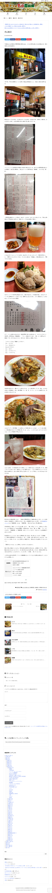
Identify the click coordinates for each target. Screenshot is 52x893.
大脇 (5, 880)
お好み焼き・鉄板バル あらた (15, 775)
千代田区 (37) (11, 802)
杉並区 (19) (10, 814)
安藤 (5, 862)
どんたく (11, 796)
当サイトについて (8, 872)
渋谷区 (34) (10, 823)
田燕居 (10, 791)
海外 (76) (8, 847)
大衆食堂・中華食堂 (39, 587)
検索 (5, 851)
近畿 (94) (8, 844)
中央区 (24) (10, 798)
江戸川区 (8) (10, 819)
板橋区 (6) (10, 817)
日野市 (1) (10, 813)
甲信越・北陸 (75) (9, 841)
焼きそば (45, 587)
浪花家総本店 (7, 874)
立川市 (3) (10, 828)
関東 (11, 18)
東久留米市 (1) (11, 815)
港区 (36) (10, 824)
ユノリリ (6, 863)
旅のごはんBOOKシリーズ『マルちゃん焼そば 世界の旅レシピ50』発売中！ (22, 28)
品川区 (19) (10, 804)
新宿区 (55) (10, 839)
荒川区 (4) (10, 830)
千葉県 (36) (9, 765)
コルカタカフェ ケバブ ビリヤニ (15, 781)
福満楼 (10, 769)
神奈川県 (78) (9, 840)
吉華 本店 (11, 792)
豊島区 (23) (10, 835)
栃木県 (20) (9, 761)
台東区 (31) (10, 803)
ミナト (10, 788)
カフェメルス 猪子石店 (9, 878)
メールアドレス (8, 710)
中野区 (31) (10, 799)
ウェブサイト (7, 716)
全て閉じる (10, 755)
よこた (13, 621)
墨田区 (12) (10, 805)
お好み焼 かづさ (12, 785)
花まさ (13, 630)
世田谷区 (21, 18)
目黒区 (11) (10, 825)
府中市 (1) (10, 810)
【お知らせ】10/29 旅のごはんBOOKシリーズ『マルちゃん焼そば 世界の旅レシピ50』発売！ (23, 867)
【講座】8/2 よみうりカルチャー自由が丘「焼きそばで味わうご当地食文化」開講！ (24, 24)
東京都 (15, 18)
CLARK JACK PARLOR (13, 777)
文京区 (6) (10, 812)
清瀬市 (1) (10, 821)
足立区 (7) (10, 836)
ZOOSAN (11, 789)
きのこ (28, 865)
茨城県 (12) (9, 760)
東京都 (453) (9, 766)
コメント (6, 691)
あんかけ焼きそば (25, 587)
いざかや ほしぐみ (13, 787)
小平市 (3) (10, 809)
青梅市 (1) (10, 837)
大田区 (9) (10, 808)
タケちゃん (7, 876)
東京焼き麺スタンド (13, 786)
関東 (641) (8, 759)
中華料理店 (32, 587)
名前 (6, 705)
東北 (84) (8, 757)
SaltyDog (45, 589)
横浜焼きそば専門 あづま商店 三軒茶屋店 (17, 776)
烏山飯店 (11, 782)
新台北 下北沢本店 (13, 773)
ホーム (6, 18)
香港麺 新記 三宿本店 (13, 793)
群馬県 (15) (9, 762)
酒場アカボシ (12, 780)
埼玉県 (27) (9, 764)
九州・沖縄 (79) (9, 846)
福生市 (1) (10, 826)
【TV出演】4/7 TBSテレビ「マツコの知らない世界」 (15, 865)
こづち (13, 648)
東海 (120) (8, 842)
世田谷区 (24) (11, 767)
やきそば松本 (15, 639)
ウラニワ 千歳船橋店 (13, 772)
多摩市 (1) (10, 807)
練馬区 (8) (10, 829)
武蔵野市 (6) (10, 818)
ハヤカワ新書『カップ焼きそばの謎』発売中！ (15, 26)
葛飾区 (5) (10, 831)
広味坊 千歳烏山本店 (13, 778)
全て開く (6, 755)
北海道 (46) (8, 756)
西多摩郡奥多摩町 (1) (12, 833)
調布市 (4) (10, 834)
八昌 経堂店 (11, 770)
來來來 (10, 797)
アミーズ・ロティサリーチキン (15, 771)
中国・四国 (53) (9, 845)
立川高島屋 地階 (8, 871)
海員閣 (13, 657)
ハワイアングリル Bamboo (14, 783)
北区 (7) (9, 801)
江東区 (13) (10, 820)
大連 (10, 794)
